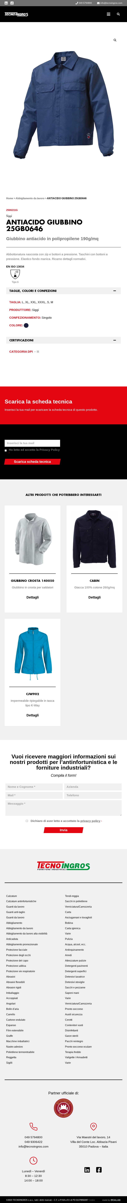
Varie (68, 933)
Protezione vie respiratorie (20, 971)
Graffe (9, 1036)
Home (9, 198)
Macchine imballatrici (17, 1041)
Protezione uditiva (16, 966)
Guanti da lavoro (15, 906)
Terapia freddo (73, 1052)
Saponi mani (72, 993)
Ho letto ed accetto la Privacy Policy (34, 451)
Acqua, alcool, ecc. (75, 944)
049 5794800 (33, 1137)
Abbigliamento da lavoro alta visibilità (26, 933)
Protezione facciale (16, 949)
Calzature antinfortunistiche (21, 901)
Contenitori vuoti (74, 1025)
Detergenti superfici (75, 971)
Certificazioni (21, 340)
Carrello (10, 1014)
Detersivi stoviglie (75, 982)
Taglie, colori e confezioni (33, 290)
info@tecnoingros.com (33, 1146)
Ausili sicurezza (73, 1014)
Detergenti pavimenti (76, 966)
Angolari (10, 1003)
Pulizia (69, 939)
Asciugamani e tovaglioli (78, 917)
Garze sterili (71, 1036)
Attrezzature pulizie (75, 960)
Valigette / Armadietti (76, 1057)
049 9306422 (33, 1142)
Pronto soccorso (74, 1009)
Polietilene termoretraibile (20, 1052)
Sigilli (9, 1062)
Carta (68, 912)
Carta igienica (72, 928)
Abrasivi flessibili (15, 982)
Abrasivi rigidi (13, 987)
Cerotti (68, 1019)
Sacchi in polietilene (76, 901)
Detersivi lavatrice (75, 976)
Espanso (11, 1025)
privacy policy (90, 821)
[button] (118, 14)
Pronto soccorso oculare (78, 1046)
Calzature (11, 896)
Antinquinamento (74, 949)
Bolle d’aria (12, 1009)
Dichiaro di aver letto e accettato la (66, 820)
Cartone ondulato (15, 1019)
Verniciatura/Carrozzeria (78, 906)
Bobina (69, 923)
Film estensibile (15, 1030)
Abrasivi (10, 976)
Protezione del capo (17, 960)
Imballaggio (12, 993)
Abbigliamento (14, 923)
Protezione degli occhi (18, 955)
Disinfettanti (71, 1030)
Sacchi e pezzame (75, 987)
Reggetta (11, 1057)
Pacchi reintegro (74, 1041)
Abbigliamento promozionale (22, 944)
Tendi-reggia (72, 896)
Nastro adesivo (14, 1046)
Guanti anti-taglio (15, 912)
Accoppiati (12, 998)
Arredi (68, 955)
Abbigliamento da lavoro (30, 198)
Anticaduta (12, 939)
